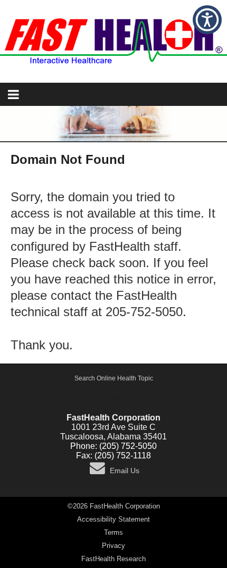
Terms (113, 532)
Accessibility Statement (113, 519)
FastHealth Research (113, 559)
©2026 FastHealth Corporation (114, 506)
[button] (207, 19)
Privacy (113, 546)
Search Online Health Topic (113, 378)
